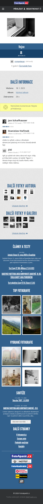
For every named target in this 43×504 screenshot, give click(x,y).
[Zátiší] (5, 197)
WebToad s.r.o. (31, 497)
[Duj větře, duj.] (5, 225)
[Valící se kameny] (12, 219)
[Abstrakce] (31, 191)
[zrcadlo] (12, 191)
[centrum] (5, 219)
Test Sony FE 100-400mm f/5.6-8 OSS (21, 268)
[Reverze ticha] (25, 219)
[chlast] (25, 225)
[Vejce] (25, 197)
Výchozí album (22, 92)
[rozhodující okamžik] (31, 219)
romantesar (20, 61)
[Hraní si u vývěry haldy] (12, 225)
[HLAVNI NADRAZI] (18, 219)
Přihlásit (19, 9)
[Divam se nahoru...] (5, 191)
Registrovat (32, 9)
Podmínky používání (21, 442)
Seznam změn (21, 438)
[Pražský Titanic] (18, 225)
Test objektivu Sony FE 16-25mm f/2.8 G (21, 282)
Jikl (10, 149)
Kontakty (21, 446)
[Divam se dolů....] (18, 191)
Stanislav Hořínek (18, 131)
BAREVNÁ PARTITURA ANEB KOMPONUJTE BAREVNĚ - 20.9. (20, 408)
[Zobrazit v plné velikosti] (21, 27)
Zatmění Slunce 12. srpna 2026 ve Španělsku (21, 254)
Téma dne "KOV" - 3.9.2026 (20, 400)
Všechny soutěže (19, 422)
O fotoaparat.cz (21, 434)
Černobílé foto (25, 66)
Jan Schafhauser (17, 120)
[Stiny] (25, 191)
